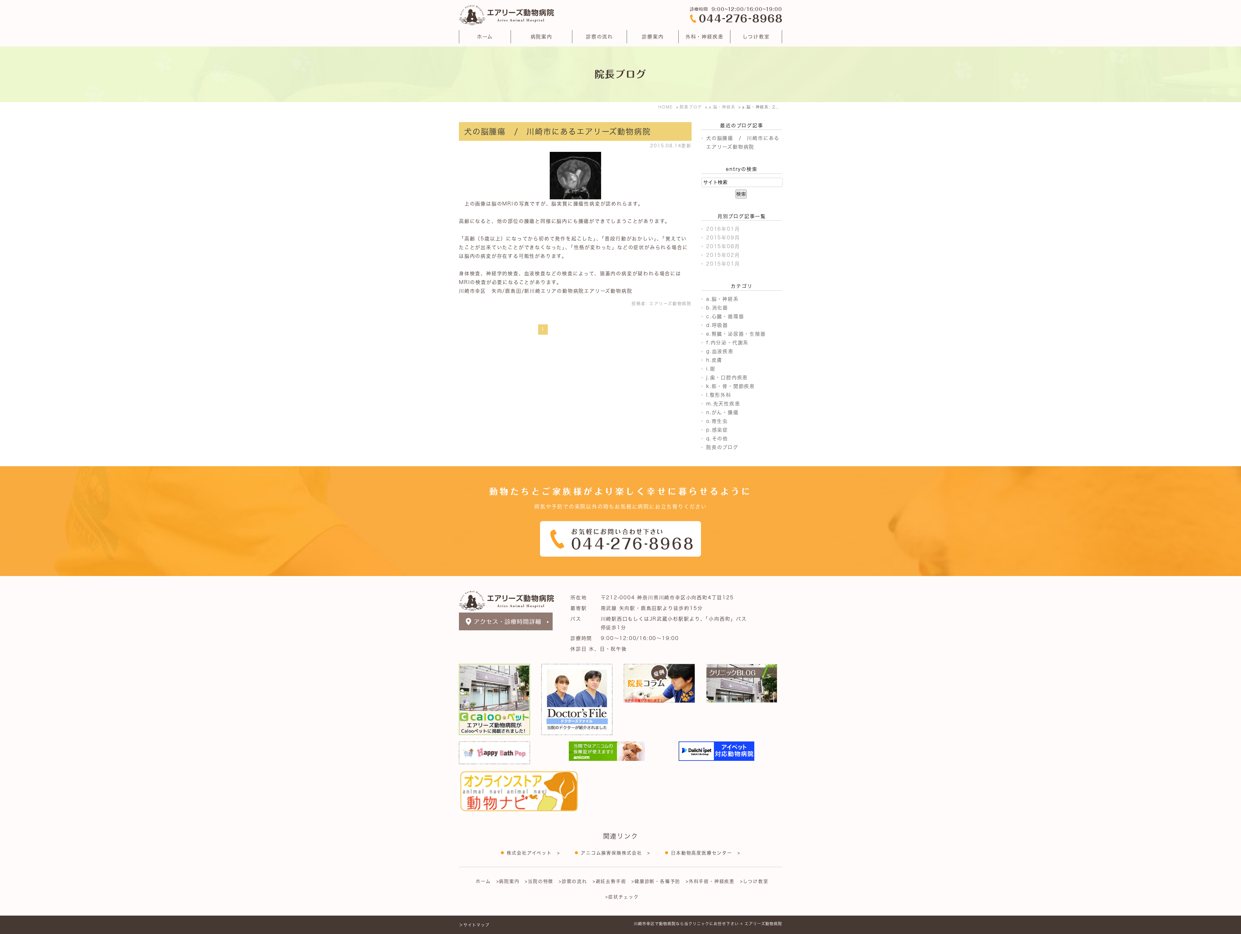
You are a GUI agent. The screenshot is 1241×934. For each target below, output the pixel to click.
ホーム (485, 36)
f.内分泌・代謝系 (727, 342)
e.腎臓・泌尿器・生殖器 (736, 333)
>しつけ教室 (754, 881)
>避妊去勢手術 (609, 881)
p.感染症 (717, 429)
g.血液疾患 (720, 351)
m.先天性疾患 (723, 403)
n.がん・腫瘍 (722, 412)
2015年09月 (723, 237)
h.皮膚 (714, 360)
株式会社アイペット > (533, 853)
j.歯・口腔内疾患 (727, 377)
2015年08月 (723, 246)
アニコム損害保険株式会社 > (615, 853)
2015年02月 (723, 255)
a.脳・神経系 (722, 299)
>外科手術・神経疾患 (710, 881)
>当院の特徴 (539, 881)
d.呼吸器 (717, 325)
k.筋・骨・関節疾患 (730, 386)
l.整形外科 (718, 395)
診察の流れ (599, 36)
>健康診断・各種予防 (655, 881)
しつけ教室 (756, 36)
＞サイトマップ (474, 925)
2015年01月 (723, 263)
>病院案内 (508, 881)
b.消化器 (717, 307)
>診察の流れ (573, 881)
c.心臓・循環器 (725, 316)
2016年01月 (723, 228)
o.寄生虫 (717, 421)
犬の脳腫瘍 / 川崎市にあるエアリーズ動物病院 (557, 131)
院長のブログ (722, 447)
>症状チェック (622, 897)
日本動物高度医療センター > (705, 853)
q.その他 (717, 438)
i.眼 (710, 368)
